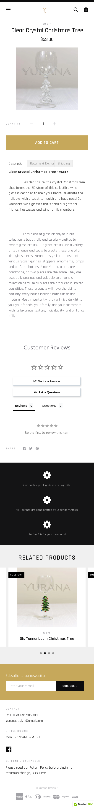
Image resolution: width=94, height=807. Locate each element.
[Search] (75, 9)
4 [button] (53, 653)
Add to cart (47, 142)
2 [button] (45, 653)
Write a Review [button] (49, 381)
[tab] (16, 163)
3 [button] (49, 653)
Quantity (13, 123)
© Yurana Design (46, 788)
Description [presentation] (16, 163)
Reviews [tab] (21, 406)
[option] (47, 78)
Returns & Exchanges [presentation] (42, 163)
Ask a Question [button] (49, 392)
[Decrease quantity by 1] (31, 124)
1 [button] (41, 653)
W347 (47, 24)
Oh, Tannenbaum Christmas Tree (47, 638)
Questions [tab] (49, 406)
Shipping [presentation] (63, 163)
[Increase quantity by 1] (55, 124)
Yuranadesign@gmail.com (24, 720)
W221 (47, 633)
